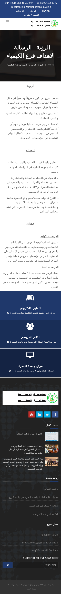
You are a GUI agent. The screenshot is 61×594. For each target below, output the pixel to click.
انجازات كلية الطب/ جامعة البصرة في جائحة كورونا (33, 497)
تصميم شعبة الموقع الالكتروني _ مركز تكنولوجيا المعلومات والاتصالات (32, 584)
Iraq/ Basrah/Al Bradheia (45, 550)
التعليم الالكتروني (31, 14)
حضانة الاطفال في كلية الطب (43, 505)
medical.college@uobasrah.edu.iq (29, 6)
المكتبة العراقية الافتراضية (45, 514)
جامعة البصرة (31, 588)
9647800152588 (45, 2)
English (46, 10)
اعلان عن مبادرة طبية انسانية (29, 433)
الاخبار (33, 10)
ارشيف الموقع (51, 488)
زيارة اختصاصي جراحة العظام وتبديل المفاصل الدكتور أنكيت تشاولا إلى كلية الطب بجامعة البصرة (25, 449)
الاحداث (20, 10)
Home (51, 64)
